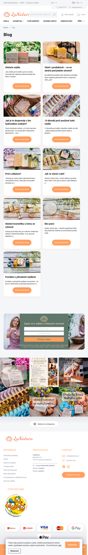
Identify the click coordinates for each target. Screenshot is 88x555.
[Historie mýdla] (22, 52)
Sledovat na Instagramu (46, 424)
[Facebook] (63, 466)
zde (59, 545)
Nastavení (14, 551)
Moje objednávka (10, 474)
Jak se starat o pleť (54, 173)
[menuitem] (7, 21)
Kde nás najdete (9, 481)
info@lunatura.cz (73, 456)
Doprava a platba (33, 3)
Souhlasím (72, 545)
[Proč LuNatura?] (22, 159)
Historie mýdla (12, 67)
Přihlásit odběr (44, 339)
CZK (77, 3)
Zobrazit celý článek (22, 86)
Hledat (54, 14)
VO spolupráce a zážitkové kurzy (15, 477)
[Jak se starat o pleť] (61, 159)
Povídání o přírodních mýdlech (20, 277)
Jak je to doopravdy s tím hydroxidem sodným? (18, 122)
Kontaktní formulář (73, 475)
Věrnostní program (10, 470)
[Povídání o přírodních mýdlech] (22, 262)
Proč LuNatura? (13, 173)
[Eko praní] (61, 209)
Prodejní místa (9, 466)
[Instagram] (68, 466)
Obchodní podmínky (11, 3)
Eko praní (49, 223)
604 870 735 (71, 460)
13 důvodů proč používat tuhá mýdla (60, 122)
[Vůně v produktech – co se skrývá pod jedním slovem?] (61, 52)
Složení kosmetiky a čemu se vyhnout (20, 225)
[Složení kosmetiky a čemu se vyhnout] (22, 209)
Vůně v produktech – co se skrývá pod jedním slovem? (58, 69)
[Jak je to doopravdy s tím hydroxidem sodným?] (22, 106)
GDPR (22, 3)
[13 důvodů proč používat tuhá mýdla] (61, 106)
